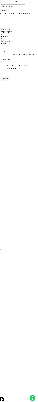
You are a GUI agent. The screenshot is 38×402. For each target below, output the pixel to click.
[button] (32, 398)
